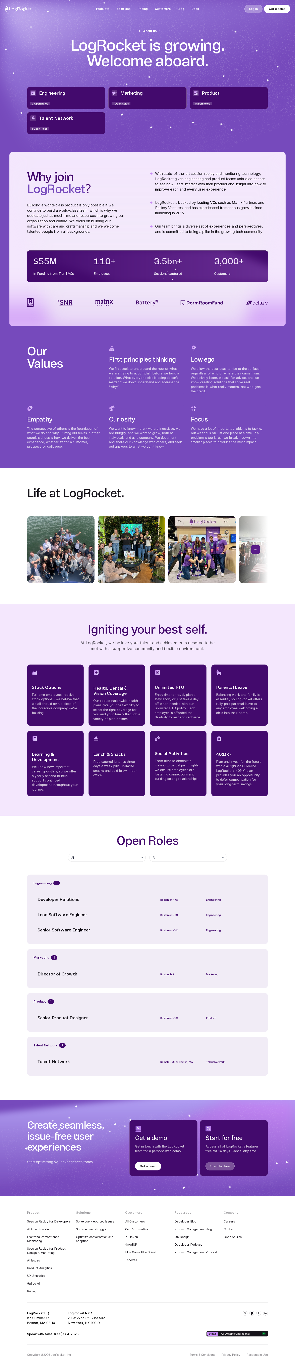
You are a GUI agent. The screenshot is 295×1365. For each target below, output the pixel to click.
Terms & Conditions (202, 1354)
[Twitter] (245, 1313)
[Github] (251, 1313)
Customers (163, 9)
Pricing (143, 9)
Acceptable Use (257, 1354)
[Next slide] (255, 549)
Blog (181, 9)
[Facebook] (258, 1313)
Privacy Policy (231, 1354)
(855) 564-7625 (66, 1334)
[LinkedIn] (265, 1313)
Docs (195, 9)
